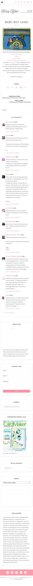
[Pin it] (16, 87)
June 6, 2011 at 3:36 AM (12, 153)
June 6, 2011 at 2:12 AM (12, 131)
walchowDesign (10, 221)
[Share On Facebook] (12, 87)
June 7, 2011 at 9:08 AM (12, 231)
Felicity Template (16, 577)
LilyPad (16, 56)
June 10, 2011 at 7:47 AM (13, 308)
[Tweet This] (8, 87)
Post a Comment (9, 312)
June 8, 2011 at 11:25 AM (13, 291)
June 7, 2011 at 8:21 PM (12, 272)
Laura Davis (9, 208)
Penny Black (12, 62)
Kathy (7, 295)
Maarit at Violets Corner (13, 235)
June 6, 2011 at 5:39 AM (12, 204)
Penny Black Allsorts (16, 54)
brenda (8, 135)
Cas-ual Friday (16, 58)
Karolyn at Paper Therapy (13, 256)
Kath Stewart (10, 122)
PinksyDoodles (10, 157)
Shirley (8, 174)
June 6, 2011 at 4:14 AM (12, 170)
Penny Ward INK (8, 577)
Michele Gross (10, 275)
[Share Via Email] (21, 87)
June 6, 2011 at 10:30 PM (13, 217)
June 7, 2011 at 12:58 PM (13, 252)
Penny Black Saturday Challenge (16, 60)
